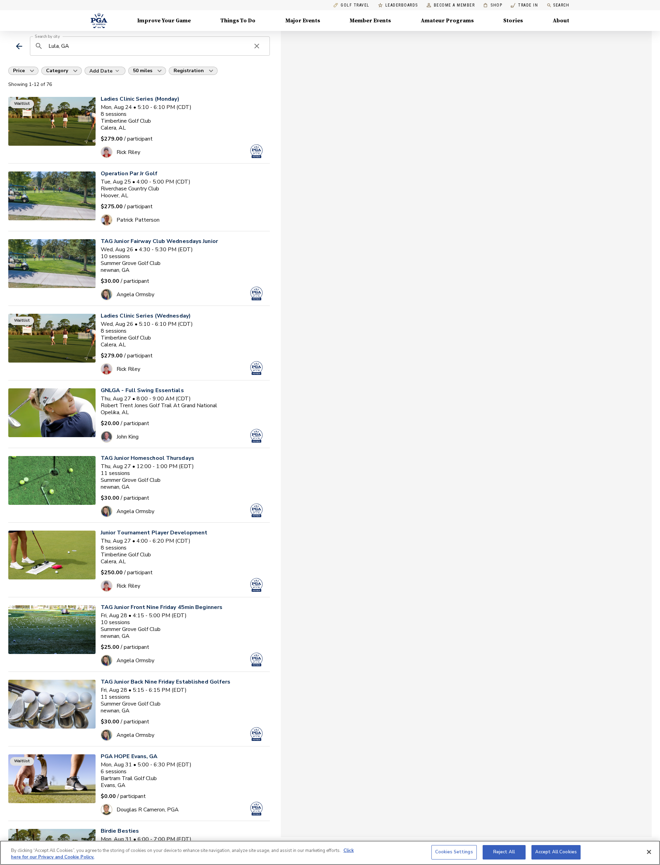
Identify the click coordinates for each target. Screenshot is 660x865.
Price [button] (19, 70)
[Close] (649, 852)
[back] (19, 46)
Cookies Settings (454, 852)
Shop (492, 5)
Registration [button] (189, 70)
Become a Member (454, 5)
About (561, 20)
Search (561, 5)
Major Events (302, 20)
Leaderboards (401, 5)
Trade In (524, 5)
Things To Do (237, 20)
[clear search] (257, 46)
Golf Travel (355, 5)
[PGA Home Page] (99, 20)
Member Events (370, 20)
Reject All (504, 852)
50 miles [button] (142, 70)
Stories (513, 20)
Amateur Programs (447, 20)
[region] (330, 853)
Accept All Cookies (556, 852)
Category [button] (57, 70)
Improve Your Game (164, 20)
